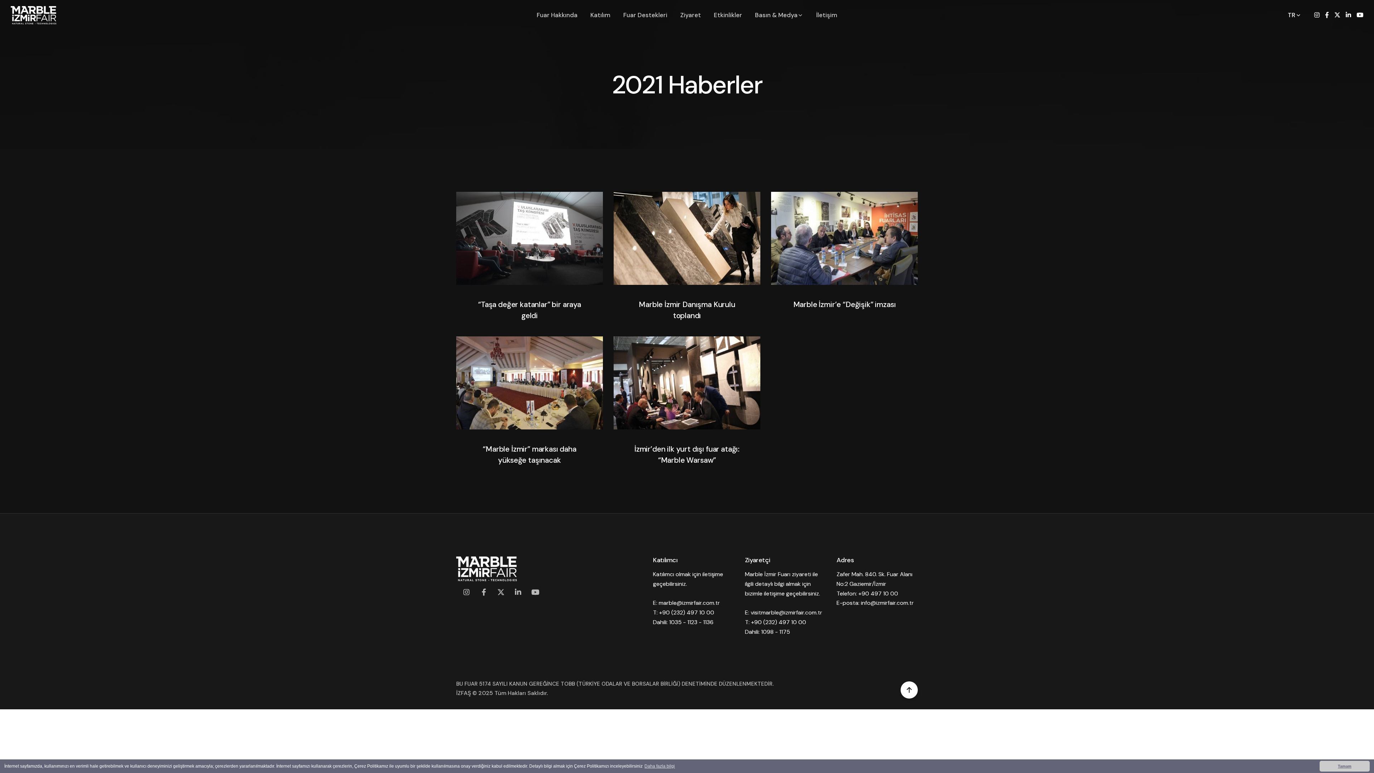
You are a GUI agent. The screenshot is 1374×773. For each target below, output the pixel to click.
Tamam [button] (1344, 766)
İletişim (826, 15)
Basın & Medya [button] (777, 15)
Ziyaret (690, 15)
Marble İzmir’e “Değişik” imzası (844, 305)
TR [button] (1292, 15)
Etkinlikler (728, 15)
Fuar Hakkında (557, 15)
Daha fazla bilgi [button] (659, 766)
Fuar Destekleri (645, 15)
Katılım (600, 15)
